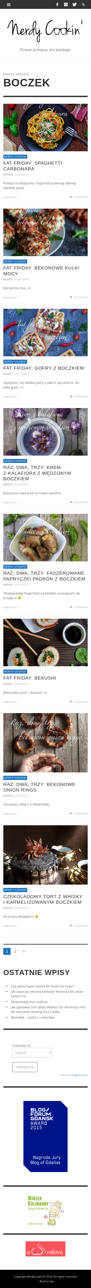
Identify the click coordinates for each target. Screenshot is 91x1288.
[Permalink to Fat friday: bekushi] (45, 642)
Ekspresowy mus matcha (29, 1002)
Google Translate (79, 1075)
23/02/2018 (22, 279)
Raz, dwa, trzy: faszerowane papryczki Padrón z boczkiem (44, 576)
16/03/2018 (22, 174)
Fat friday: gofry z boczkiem (43, 368)
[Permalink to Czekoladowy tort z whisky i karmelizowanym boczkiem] (45, 855)
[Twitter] (74, 4)
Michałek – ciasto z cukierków (32, 1017)
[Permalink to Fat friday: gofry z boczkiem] (45, 332)
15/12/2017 (22, 374)
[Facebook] (57, 4)
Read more (9, 197)
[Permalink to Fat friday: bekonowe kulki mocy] (45, 232)
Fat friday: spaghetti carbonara (32, 166)
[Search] (8, 4)
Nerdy (8, 174)
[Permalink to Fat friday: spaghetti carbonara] (45, 127)
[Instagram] (66, 4)
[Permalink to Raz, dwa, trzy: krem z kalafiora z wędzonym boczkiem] (45, 431)
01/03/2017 (22, 796)
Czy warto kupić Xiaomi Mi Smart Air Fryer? (42, 986)
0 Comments (80, 197)
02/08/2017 (22, 484)
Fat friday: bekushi (29, 678)
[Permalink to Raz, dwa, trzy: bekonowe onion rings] (45, 742)
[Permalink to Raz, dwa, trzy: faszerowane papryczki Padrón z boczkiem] (45, 537)
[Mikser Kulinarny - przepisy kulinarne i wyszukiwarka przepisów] (45, 1209)
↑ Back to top (45, 1281)
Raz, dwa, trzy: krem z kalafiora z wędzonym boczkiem (37, 473)
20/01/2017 (22, 908)
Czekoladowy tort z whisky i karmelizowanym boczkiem (43, 899)
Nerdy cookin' (15, 156)
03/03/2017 (22, 684)
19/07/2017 (22, 584)
